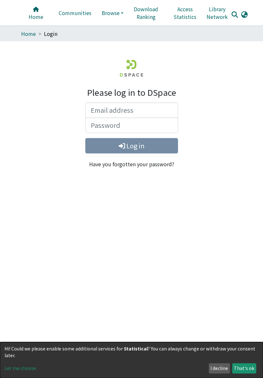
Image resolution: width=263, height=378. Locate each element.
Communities (75, 13)
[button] (244, 14)
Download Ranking (146, 13)
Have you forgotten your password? (131, 164)
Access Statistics (185, 13)
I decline (219, 368)
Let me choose (20, 368)
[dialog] (131, 360)
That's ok (244, 368)
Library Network (217, 13)
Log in (135, 145)
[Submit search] (234, 14)
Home (36, 17)
